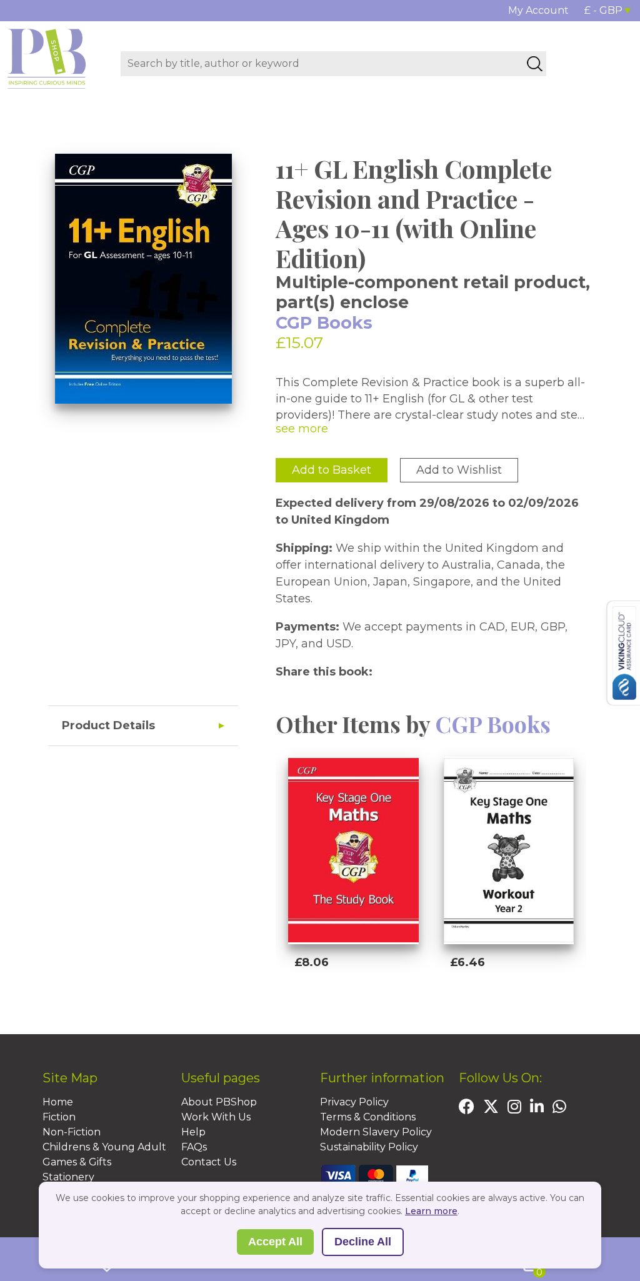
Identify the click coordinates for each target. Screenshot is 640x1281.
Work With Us (216, 1117)
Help (193, 1132)
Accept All (275, 1241)
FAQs (194, 1147)
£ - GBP (603, 10)
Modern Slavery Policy (376, 1132)
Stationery (68, 1177)
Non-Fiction (71, 1132)
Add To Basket (351, 994)
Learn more (431, 1211)
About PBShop (219, 1102)
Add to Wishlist (459, 470)
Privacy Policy (354, 1102)
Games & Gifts (76, 1162)
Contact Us (208, 1162)
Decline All (362, 1241)
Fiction (59, 1117)
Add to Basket (331, 470)
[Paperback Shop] (47, 58)
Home (57, 1102)
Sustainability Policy (369, 1147)
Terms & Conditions (368, 1117)
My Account (538, 10)
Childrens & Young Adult (104, 1147)
